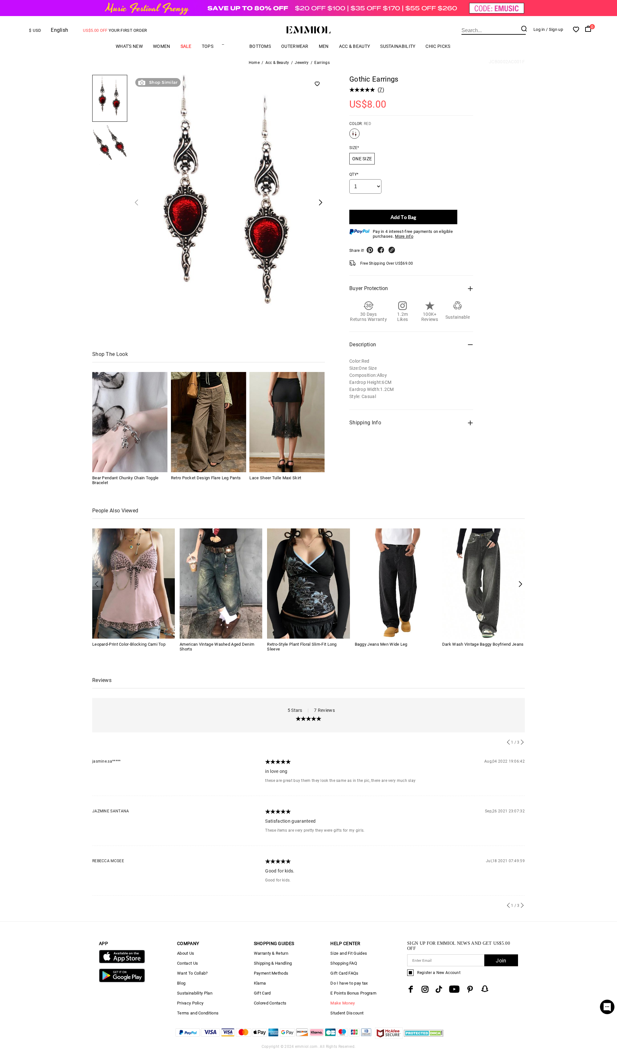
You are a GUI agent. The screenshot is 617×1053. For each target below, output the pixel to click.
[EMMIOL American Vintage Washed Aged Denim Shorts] (221, 583)
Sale (186, 46)
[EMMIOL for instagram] (425, 989)
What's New (129, 46)
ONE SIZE (362, 158)
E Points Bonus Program (353, 993)
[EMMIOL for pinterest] (470, 989)
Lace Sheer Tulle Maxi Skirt (275, 477)
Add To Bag (403, 217)
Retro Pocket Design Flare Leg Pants (206, 477)
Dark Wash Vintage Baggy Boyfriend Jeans (483, 644)
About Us (185, 953)
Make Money (342, 1003)
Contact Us (187, 963)
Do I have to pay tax (349, 983)
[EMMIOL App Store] (122, 962)
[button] (520, 584)
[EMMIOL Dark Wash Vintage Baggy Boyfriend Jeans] (483, 583)
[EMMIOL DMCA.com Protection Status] (423, 1037)
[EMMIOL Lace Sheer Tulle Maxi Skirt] (287, 422)
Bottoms (260, 46)
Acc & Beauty (354, 46)
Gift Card (262, 993)
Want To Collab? (192, 973)
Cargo (231, 46)
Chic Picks (437, 46)
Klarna (260, 983)
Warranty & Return (271, 953)
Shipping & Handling (273, 963)
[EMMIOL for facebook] (410, 989)
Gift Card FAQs (344, 973)
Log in (539, 29)
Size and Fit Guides (348, 953)
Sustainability (397, 46)
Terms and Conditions (198, 1013)
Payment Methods (271, 973)
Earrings (321, 62)
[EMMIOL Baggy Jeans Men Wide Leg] (396, 583)
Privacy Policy (190, 1003)
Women (161, 46)
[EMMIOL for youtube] (454, 989)
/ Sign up (554, 29)
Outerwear (294, 46)
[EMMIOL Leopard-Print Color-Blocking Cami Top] (133, 583)
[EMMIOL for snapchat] (485, 989)
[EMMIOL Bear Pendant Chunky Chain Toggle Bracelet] (129, 422)
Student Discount (346, 1013)
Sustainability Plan (194, 993)
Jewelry (301, 62)
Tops (207, 46)
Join (501, 961)
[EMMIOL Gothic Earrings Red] (354, 136)
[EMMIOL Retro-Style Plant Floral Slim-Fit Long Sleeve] (308, 583)
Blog (181, 983)
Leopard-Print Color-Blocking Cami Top (128, 644)
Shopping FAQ (343, 963)
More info (404, 236)
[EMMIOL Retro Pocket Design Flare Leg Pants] (208, 422)
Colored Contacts (270, 1003)
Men (324, 46)
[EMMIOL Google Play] (122, 980)
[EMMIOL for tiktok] (439, 989)
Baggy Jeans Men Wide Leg (381, 644)
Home (254, 62)
